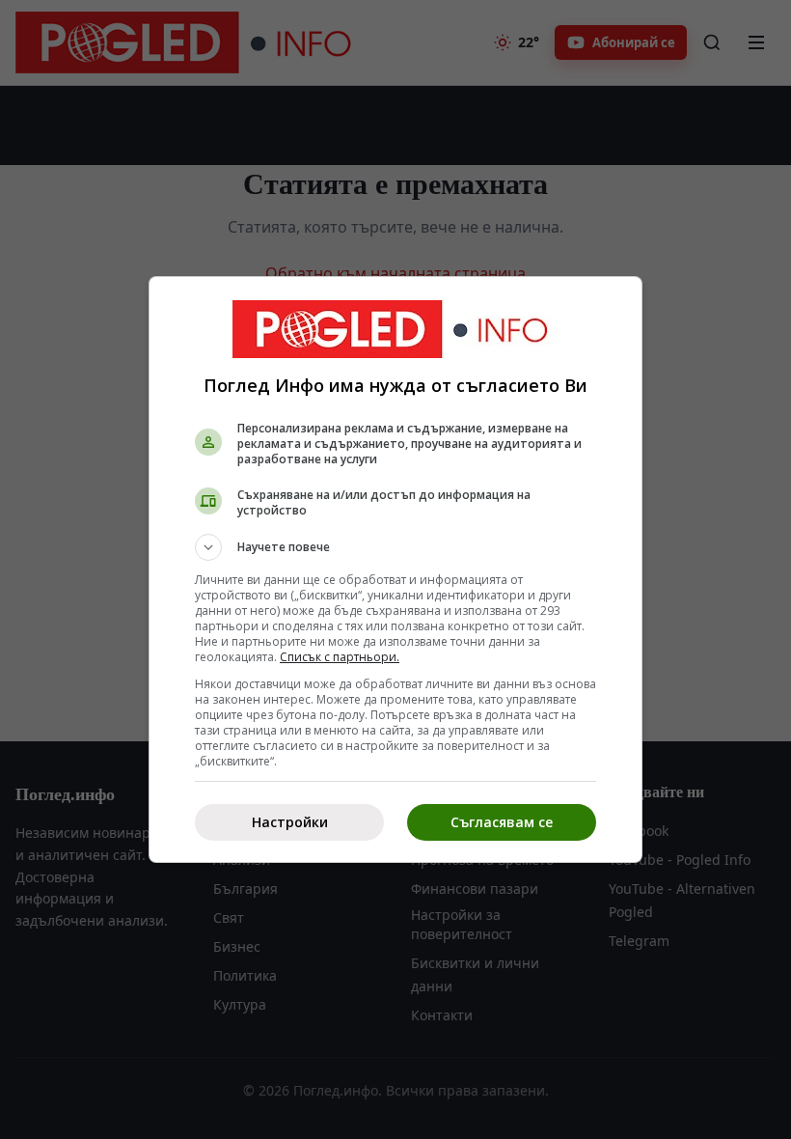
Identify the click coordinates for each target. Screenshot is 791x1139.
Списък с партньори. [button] (339, 657)
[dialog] (395, 569)
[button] (395, 547)
